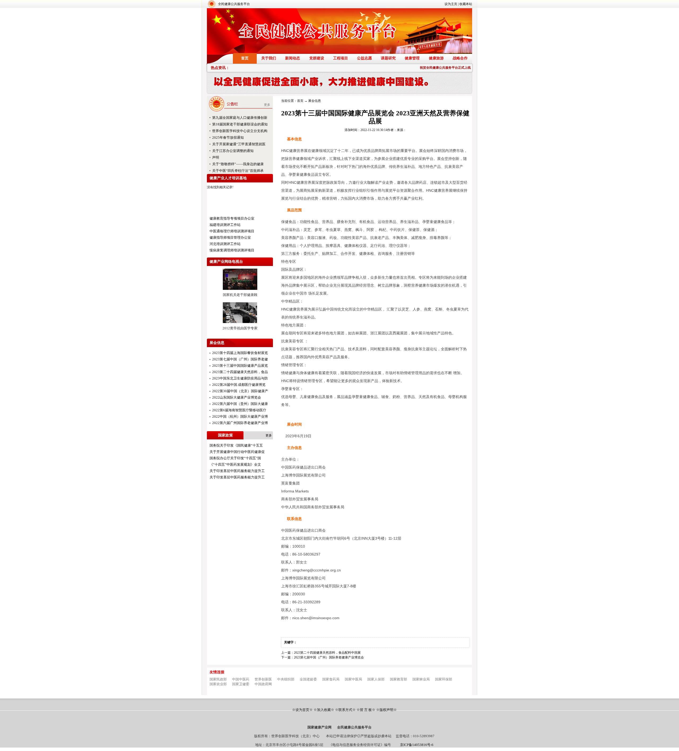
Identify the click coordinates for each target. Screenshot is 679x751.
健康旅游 (436, 58)
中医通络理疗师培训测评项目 (232, 231)
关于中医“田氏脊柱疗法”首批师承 (238, 171)
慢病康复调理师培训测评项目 (232, 250)
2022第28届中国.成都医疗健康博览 (238, 385)
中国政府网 (263, 684)
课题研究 (388, 58)
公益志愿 (364, 58)
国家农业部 (218, 684)
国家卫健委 (240, 684)
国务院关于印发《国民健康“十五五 (236, 445)
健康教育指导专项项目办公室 (232, 218)
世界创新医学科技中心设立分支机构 (239, 131)
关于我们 (268, 58)
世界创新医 (263, 679)
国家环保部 (443, 679)
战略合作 (460, 58)
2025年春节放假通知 (228, 137)
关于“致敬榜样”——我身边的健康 (238, 164)
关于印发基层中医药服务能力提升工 (237, 471)
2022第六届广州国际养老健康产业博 (240, 423)
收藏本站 (465, 4)
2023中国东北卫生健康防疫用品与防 (240, 378)
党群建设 (316, 58)
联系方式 (345, 710)
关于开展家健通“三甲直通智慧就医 (238, 144)
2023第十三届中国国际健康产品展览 (240, 366)
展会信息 (314, 101)
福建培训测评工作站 (225, 225)
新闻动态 (292, 58)
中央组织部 (285, 679)
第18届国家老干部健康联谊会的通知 (240, 124)
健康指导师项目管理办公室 (230, 237)
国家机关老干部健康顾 (240, 295)
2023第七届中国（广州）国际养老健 (240, 359)
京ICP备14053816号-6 (416, 745)
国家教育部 (398, 679)
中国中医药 (240, 679)
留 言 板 (366, 710)
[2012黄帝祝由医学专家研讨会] (240, 325)
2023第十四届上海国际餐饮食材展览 (240, 353)
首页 (245, 58)
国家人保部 (376, 679)
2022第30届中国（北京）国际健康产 (240, 391)
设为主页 (451, 4)
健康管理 (412, 58)
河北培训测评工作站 (225, 244)
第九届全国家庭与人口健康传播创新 (239, 118)
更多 (267, 105)
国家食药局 (331, 679)
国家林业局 (421, 679)
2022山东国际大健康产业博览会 (236, 397)
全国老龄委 (308, 679)
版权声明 (386, 710)
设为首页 (302, 710)
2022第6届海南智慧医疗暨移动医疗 (239, 410)
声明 (215, 157)
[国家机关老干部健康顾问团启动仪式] (240, 291)
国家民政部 (218, 679)
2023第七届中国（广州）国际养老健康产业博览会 (329, 657)
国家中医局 (353, 679)
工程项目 (340, 58)
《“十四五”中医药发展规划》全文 (235, 464)
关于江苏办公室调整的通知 (233, 151)
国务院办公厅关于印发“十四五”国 (235, 458)
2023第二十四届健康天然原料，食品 (240, 372)
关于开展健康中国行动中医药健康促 (237, 452)
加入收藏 (324, 710)
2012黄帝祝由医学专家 (240, 328)
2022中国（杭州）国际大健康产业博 (240, 416)
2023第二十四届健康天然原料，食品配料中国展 (327, 652)
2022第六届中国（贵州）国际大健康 (240, 404)
